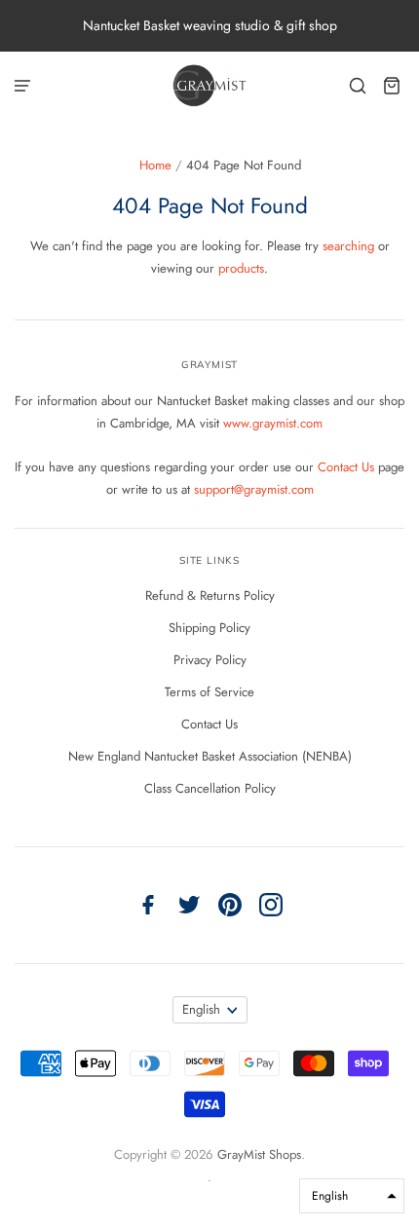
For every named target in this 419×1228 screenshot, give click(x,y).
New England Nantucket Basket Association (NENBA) (210, 756)
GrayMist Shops (259, 1154)
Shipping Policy (209, 627)
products (241, 268)
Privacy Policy (210, 660)
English (201, 1009)
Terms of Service (209, 692)
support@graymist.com (254, 489)
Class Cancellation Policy (210, 788)
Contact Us (348, 467)
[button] (351, 1195)
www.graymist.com (273, 423)
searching (348, 246)
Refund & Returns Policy (210, 595)
